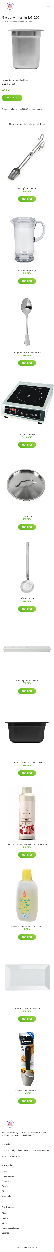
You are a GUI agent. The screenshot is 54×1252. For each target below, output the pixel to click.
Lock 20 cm (27, 516)
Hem (4, 22)
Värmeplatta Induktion (27, 434)
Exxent (26, 80)
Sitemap (5, 1233)
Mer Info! (12, 98)
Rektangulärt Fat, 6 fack (27, 680)
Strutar (5, 1191)
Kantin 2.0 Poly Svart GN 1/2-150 (27, 763)
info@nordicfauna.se (11, 1156)
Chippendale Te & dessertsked (27, 353)
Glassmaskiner (8, 1176)
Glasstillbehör (8, 1181)
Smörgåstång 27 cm (27, 188)
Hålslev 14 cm (27, 598)
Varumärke (17, 80)
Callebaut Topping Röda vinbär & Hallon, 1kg (27, 844)
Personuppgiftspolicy (11, 1228)
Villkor (4, 1223)
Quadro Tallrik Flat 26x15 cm (27, 1008)
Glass (4, 1171)
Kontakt (5, 1218)
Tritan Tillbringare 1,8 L (27, 270)
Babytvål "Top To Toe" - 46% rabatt (27, 926)
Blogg (4, 1213)
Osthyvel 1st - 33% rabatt (27, 1090)
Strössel (5, 1186)
